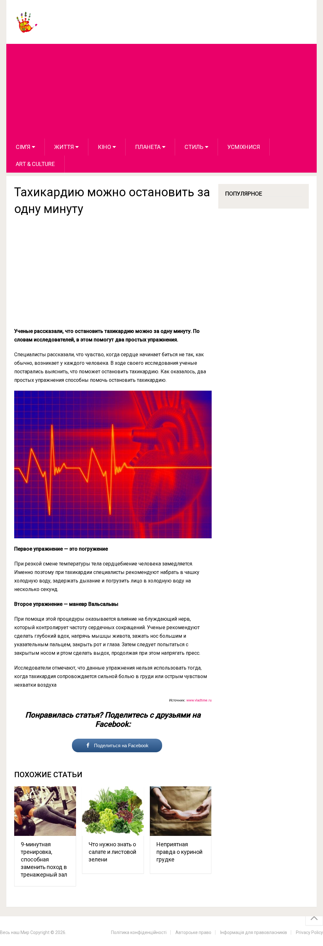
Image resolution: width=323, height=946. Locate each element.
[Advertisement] (162, 91)
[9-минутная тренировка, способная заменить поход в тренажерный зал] (45, 811)
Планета (148, 147)
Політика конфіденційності (139, 932)
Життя (64, 147)
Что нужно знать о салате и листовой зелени (112, 852)
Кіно (104, 147)
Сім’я (23, 147)
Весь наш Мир (14, 932)
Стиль (194, 147)
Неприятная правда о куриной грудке (179, 852)
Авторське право (193, 932)
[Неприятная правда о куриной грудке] (181, 811)
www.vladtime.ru (199, 700)
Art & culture (35, 164)
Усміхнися (243, 147)
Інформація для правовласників (253, 932)
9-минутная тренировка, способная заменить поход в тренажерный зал (44, 859)
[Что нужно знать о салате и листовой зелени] (113, 811)
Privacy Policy (309, 932)
